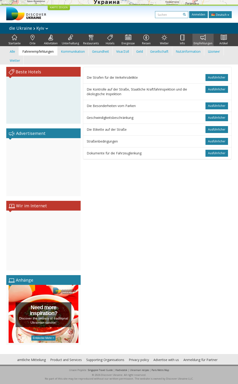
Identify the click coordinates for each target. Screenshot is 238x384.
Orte (33, 43)
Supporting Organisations (105, 360)
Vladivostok (121, 370)
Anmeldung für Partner (200, 360)
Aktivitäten (51, 43)
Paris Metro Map (160, 370)
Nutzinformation (188, 51)
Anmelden (198, 14)
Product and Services (66, 360)
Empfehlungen (203, 43)
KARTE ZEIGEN (59, 7)
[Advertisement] (43, 167)
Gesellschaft (159, 51)
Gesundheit (100, 51)
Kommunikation (73, 51)
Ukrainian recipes (139, 370)
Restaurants (91, 43)
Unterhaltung (70, 43)
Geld (139, 51)
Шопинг (214, 51)
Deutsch (221, 15)
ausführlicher (216, 77)
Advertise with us (166, 360)
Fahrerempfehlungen (38, 51)
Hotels (110, 43)
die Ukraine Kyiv (27, 28)
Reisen (146, 43)
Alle (12, 51)
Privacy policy (139, 360)
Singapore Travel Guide (100, 370)
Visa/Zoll (122, 51)
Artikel (223, 43)
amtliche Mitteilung (31, 360)
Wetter (164, 43)
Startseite (14, 43)
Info (182, 43)
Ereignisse (128, 43)
